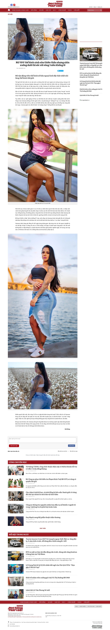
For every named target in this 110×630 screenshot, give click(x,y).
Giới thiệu (83, 606)
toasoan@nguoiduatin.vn (15, 626)
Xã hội (41, 10)
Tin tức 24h (91, 606)
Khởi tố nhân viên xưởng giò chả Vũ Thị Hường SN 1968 (48, 578)
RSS (77, 606)
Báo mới (98, 606)
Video (70, 10)
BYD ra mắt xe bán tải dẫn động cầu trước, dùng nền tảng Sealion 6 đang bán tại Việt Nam (90, 75)
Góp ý (95, 7)
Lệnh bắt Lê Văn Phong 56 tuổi (38, 590)
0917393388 (12, 624)
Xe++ (54, 10)
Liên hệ (90, 7)
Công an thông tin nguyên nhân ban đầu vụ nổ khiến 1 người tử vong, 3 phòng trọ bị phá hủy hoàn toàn (51, 506)
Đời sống (34, 10)
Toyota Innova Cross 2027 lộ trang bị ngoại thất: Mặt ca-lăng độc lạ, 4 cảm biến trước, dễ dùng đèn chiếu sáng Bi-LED (51, 540)
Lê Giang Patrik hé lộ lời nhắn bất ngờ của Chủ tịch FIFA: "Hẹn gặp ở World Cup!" (90, 83)
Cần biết (77, 10)
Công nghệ (62, 10)
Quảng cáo (100, 7)
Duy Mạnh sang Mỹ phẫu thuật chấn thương (43, 517)
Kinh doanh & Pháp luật (20, 10)
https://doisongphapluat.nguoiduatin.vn (16, 613)
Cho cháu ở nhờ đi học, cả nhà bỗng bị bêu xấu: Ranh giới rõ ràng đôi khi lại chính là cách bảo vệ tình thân (51, 493)
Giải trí (48, 10)
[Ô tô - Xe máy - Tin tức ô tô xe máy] (84, 100)
